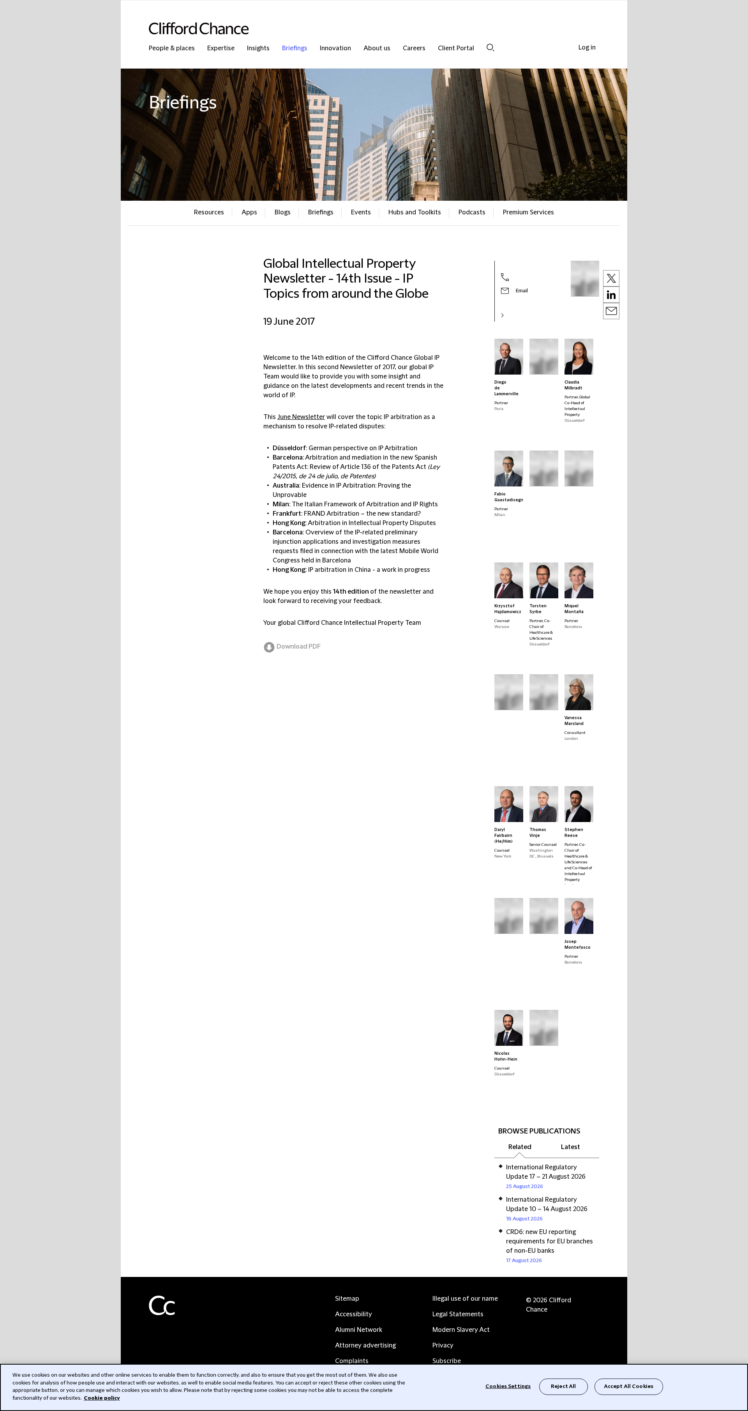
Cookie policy (102, 1398)
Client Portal (456, 48)
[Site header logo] (358, 28)
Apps (249, 212)
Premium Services (528, 212)
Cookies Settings (508, 1386)
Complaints (352, 1361)
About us (376, 48)
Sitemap (347, 1298)
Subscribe (446, 1361)
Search (490, 47)
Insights (258, 48)
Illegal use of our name (465, 1298)
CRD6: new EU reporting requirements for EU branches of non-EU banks (549, 1241)
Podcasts (472, 212)
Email (522, 291)
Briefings (294, 48)
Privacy (442, 1345)
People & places (172, 48)
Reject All (563, 1386)
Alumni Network (358, 1329)
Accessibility (353, 1314)
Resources (209, 212)
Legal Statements (457, 1314)
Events (361, 212)
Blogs (283, 212)
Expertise (221, 48)
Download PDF (299, 646)
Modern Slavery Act (461, 1329)
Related (519, 1147)
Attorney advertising (365, 1345)
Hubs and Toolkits (414, 212)
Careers (414, 48)
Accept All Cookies (628, 1386)
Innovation (335, 48)
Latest (570, 1147)
